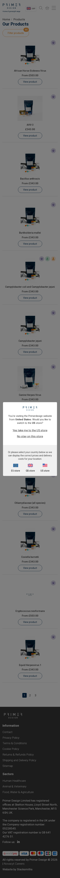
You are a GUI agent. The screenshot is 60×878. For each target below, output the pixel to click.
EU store (15, 470)
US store (45, 470)
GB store (30, 470)
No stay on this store (30, 436)
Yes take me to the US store (30, 430)
